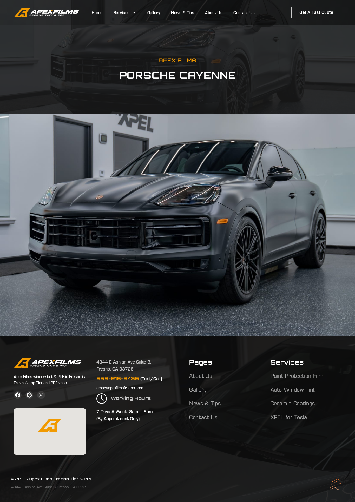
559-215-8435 (117, 378)
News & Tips (182, 12)
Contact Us (244, 12)
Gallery (153, 12)
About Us (213, 12)
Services (122, 12)
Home (97, 12)
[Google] (29, 395)
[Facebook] (18, 395)
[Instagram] (41, 395)
